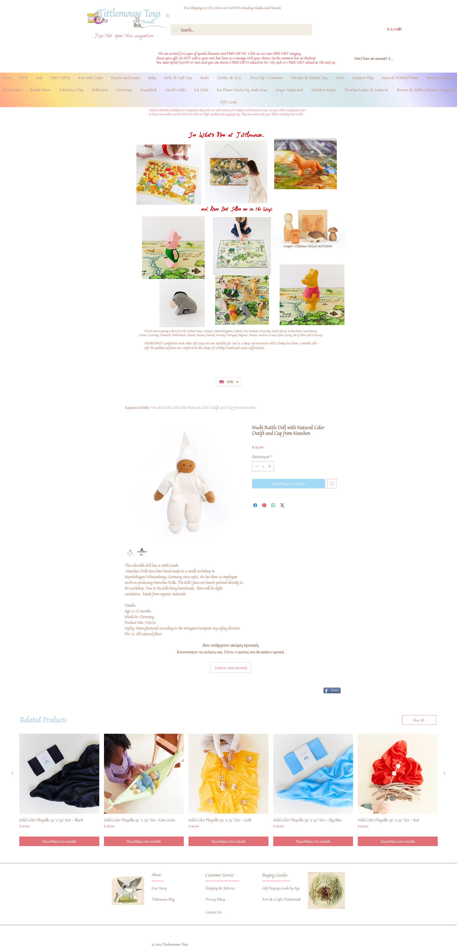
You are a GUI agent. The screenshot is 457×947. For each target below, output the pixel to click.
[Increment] (269, 466)
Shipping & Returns (220, 888)
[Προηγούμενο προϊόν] (12, 773)
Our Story (159, 888)
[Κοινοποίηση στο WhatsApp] (273, 505)
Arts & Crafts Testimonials (281, 899)
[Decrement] (256, 466)
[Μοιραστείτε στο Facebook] (255, 505)
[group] (228, 790)
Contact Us (213, 912)
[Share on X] (282, 505)
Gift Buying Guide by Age (281, 888)
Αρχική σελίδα (137, 407)
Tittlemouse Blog (163, 899)
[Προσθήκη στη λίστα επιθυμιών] (332, 484)
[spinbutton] (263, 466)
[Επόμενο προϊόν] (444, 773)
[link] (394, 29)
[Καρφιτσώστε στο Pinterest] (264, 505)
